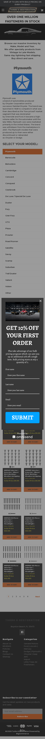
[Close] (41, 301)
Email (8, 399)
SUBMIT (22, 417)
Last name (10, 384)
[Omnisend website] (23, 435)
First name (10, 369)
